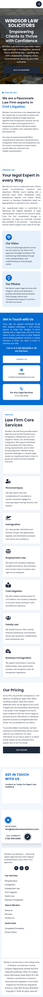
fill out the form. (26, 349)
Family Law (9, 896)
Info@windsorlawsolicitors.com (21, 377)
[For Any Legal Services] (21, 388)
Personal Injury (11, 881)
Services (8, 914)
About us (8, 910)
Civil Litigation (11, 892)
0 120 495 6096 (23, 348)
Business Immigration (14, 900)
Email (21, 373)
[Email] (21, 370)
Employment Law (12, 888)
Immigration (10, 884)
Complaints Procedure (14, 928)
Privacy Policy (11, 932)
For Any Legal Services (21, 392)
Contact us (9, 918)
